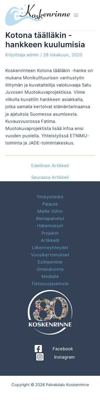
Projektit (50, 233)
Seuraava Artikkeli (50, 177)
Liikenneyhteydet (50, 247)
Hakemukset (50, 225)
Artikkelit (50, 240)
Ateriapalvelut (50, 218)
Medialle (50, 276)
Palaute (50, 204)
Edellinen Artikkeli (50, 165)
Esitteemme (50, 262)
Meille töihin (50, 211)
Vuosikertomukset (50, 254)
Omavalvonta (50, 269)
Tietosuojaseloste (50, 283)
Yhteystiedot (50, 196)
